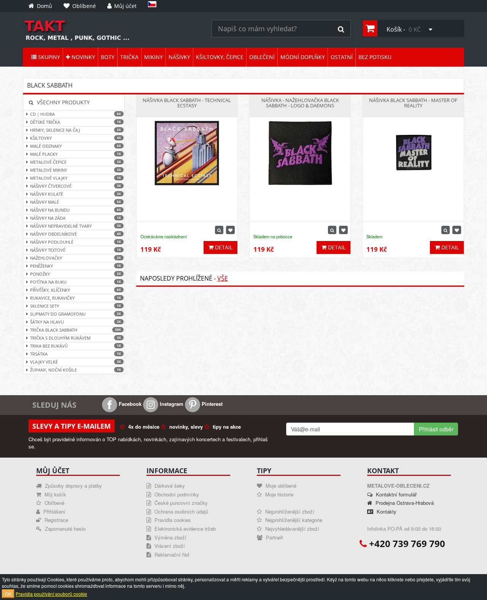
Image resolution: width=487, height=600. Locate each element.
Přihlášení (53, 511)
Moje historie (278, 494)
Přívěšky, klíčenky (75, 290)
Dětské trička (75, 122)
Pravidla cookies (172, 519)
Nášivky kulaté (75, 194)
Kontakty (385, 511)
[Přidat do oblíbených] (230, 230)
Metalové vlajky (75, 178)
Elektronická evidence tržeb (184, 528)
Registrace (55, 519)
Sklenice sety (75, 306)
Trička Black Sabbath (75, 330)
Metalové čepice (75, 162)
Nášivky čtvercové (75, 186)
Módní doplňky (302, 57)
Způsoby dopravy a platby (72, 485)
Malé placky (75, 154)
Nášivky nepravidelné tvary (75, 226)
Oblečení (262, 57)
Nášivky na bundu (75, 210)
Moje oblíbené (280, 485)
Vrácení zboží (169, 545)
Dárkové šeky (169, 485)
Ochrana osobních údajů (180, 511)
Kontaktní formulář (395, 494)
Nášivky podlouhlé (75, 242)
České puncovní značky (180, 502)
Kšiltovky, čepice (220, 57)
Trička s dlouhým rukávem (75, 338)
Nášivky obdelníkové (75, 234)
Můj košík (54, 494)
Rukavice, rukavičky (75, 298)
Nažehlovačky (75, 258)
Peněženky (75, 266)
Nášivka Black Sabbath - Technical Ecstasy (187, 103)
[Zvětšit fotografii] (219, 230)
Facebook (129, 403)
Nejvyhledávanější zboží (291, 528)
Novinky (82, 57)
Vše (222, 278)
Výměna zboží (169, 537)
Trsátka (75, 354)
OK (8, 593)
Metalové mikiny (75, 170)
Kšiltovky (75, 138)
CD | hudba (75, 114)
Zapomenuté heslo (64, 528)
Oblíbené (53, 502)
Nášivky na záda (75, 218)
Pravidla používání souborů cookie (51, 593)
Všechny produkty (62, 102)
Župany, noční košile (75, 370)
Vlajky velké (75, 362)
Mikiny (153, 57)
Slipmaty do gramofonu (75, 314)
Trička (129, 57)
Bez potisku (375, 57)
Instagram (170, 403)
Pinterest (211, 403)
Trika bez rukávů (75, 346)
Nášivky (179, 57)
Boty (108, 57)
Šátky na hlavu (75, 322)
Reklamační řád (171, 554)
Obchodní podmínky (176, 494)
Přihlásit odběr (436, 429)
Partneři (273, 537)
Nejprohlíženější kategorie (293, 519)
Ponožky (75, 274)
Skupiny (48, 57)
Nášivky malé (75, 202)
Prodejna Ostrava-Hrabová (404, 502)
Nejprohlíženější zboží (289, 511)
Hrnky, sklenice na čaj (75, 130)
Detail (222, 247)
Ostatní (342, 57)
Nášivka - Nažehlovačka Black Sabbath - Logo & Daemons (300, 103)
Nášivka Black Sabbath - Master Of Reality (413, 103)
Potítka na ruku (75, 282)
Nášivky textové (75, 250)
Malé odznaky (75, 146)
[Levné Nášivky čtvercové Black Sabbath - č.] (111, 30)
